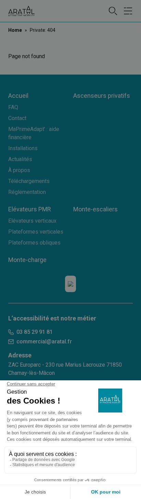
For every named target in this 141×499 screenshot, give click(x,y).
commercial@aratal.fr (44, 341)
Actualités (20, 159)
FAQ (13, 107)
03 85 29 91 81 (34, 332)
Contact (17, 118)
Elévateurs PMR (29, 209)
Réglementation (27, 192)
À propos (19, 170)
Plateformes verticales (35, 231)
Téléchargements (29, 181)
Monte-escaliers (95, 209)
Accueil (18, 95)
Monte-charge (27, 259)
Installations (23, 148)
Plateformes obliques (34, 242)
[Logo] (21, 11)
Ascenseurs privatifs (101, 95)
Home (15, 30)
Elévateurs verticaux (32, 221)
